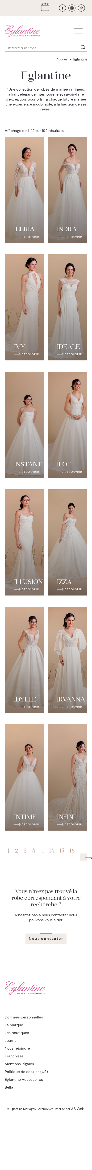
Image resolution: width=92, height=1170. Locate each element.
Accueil (61, 59)
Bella (9, 1087)
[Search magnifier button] (84, 48)
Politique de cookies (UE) (26, 1071)
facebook (62, 8)
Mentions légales (19, 1063)
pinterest (81, 8)
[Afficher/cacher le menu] (78, 31)
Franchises (14, 1056)
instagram (71, 8)
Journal (11, 1040)
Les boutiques (17, 1032)
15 (61, 851)
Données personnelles (24, 1017)
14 (51, 851)
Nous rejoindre (17, 1048)
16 (72, 851)
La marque (14, 1024)
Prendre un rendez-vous (46, 8)
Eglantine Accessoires (24, 1079)
